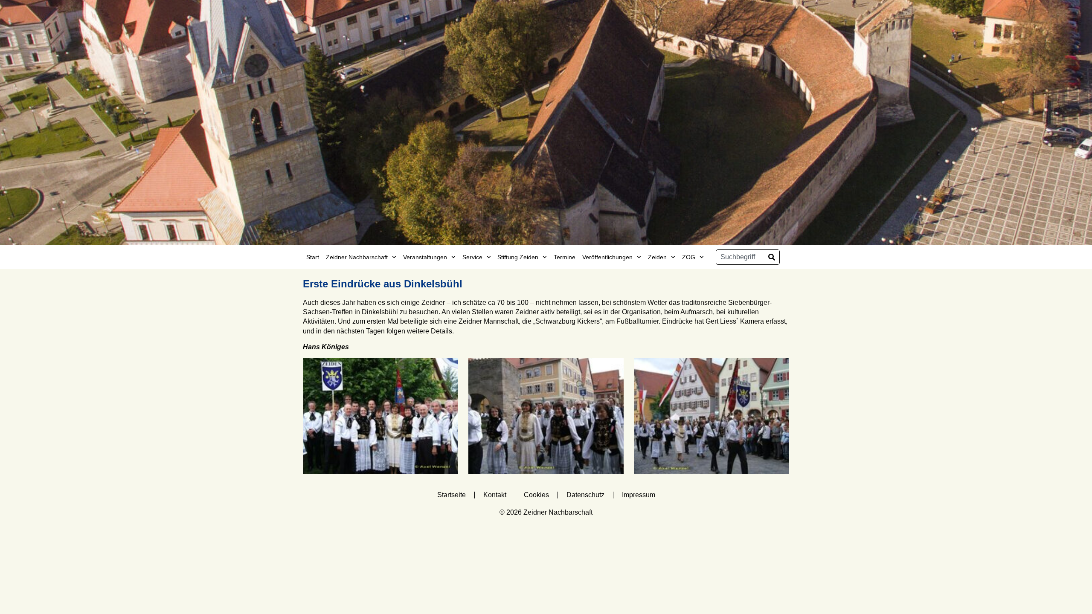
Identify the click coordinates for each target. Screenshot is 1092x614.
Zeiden (657, 257)
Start (312, 257)
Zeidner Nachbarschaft (357, 257)
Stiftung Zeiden (517, 257)
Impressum (638, 494)
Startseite (451, 494)
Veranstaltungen (425, 257)
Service (472, 257)
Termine (564, 257)
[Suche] (771, 257)
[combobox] (740, 257)
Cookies (536, 494)
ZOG (688, 257)
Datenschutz (585, 494)
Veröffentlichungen (607, 257)
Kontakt (494, 494)
